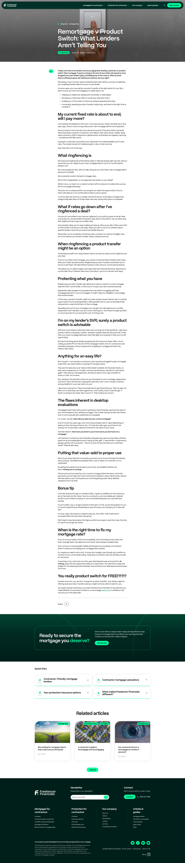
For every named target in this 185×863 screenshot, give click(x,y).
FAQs (134, 827)
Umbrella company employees (44, 822)
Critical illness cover (77, 824)
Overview (38, 816)
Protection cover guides (141, 819)
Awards (104, 816)
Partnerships (106, 818)
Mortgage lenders (138, 816)
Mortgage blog (74, 24)
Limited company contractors (44, 819)
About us (105, 813)
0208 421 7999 (145, 797)
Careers (104, 821)
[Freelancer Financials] (10, 5)
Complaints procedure (109, 826)
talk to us (105, 590)
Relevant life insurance (78, 827)
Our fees (105, 824)
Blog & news (137, 824)
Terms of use (146, 849)
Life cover (74, 822)
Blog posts (64, 24)
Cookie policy (136, 849)
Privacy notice (126, 849)
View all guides (137, 822)
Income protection (77, 819)
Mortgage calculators (41, 824)
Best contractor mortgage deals (45, 827)
